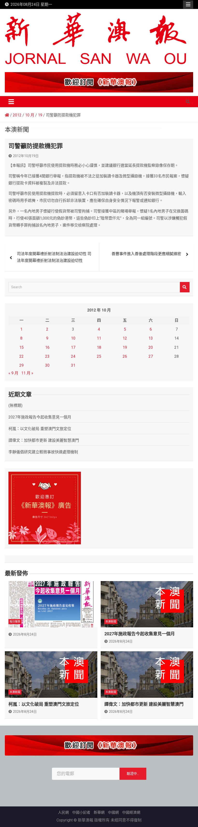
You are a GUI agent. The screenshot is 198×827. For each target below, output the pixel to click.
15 (21, 347)
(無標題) (15, 405)
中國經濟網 (131, 812)
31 (73, 365)
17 (73, 347)
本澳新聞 (111, 621)
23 (47, 356)
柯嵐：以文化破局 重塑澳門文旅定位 (39, 428)
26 (125, 356)
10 (73, 338)
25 (99, 356)
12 (125, 338)
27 (150, 356)
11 (99, 338)
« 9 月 (13, 373)
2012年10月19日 (26, 156)
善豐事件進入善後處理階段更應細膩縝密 (146, 253)
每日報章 (15, 621)
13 (150, 338)
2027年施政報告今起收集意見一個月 (39, 417)
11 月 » (27, 373)
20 (150, 347)
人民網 (63, 812)
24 (73, 356)
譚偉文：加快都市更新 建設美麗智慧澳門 (43, 440)
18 (99, 347)
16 (47, 347)
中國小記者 (81, 812)
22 (21, 356)
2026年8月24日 (25, 634)
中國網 (113, 812)
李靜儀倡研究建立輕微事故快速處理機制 (43, 452)
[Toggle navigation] (11, 101)
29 (21, 365)
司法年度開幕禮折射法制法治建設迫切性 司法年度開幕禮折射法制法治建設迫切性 (54, 257)
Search (185, 287)
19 (125, 347)
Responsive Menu (188, 4)
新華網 (99, 812)
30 (47, 365)
